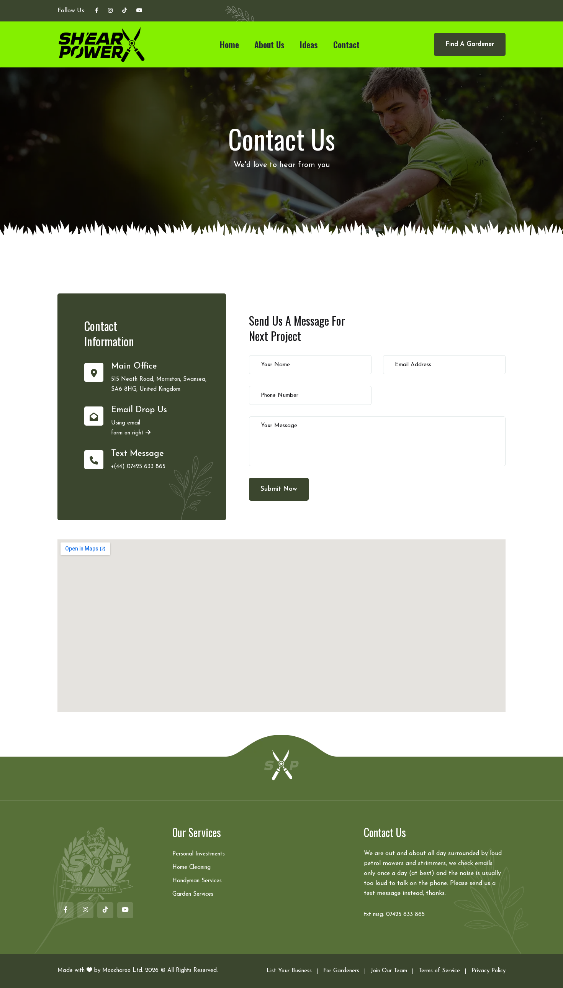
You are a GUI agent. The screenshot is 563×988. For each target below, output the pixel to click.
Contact (346, 44)
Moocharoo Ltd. (122, 970)
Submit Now (278, 489)
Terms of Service (439, 971)
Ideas (309, 44)
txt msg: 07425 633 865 (394, 915)
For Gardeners (341, 971)
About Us (269, 44)
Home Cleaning (191, 867)
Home (229, 44)
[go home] (281, 764)
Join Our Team (389, 971)
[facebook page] (96, 11)
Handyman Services (197, 881)
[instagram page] (110, 11)
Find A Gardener (469, 44)
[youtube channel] (139, 11)
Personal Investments (198, 854)
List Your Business (289, 971)
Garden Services (192, 894)
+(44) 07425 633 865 (138, 467)
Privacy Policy (488, 971)
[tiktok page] (124, 11)
